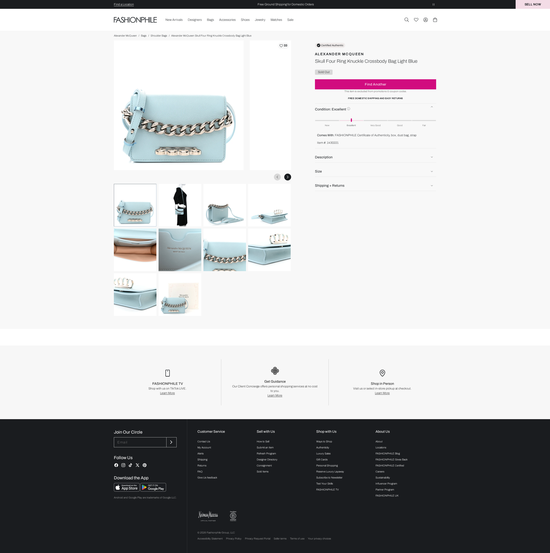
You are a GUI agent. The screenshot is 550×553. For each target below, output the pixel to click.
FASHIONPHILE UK (387, 495)
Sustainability (383, 477)
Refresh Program (266, 453)
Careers (380, 471)
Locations (381, 447)
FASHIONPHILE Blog (388, 453)
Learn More (167, 393)
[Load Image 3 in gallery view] (224, 205)
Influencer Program (386, 483)
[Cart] (435, 19)
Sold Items (263, 471)
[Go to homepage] (135, 19)
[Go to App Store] (127, 490)
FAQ (200, 471)
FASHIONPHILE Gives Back (392, 459)
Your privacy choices (319, 538)
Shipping (202, 459)
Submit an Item (265, 447)
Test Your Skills (324, 483)
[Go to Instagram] (123, 465)
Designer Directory (267, 459)
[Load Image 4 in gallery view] (269, 205)
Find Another (375, 84)
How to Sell (263, 441)
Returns (201, 465)
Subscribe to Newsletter (329, 477)
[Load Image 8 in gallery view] (269, 250)
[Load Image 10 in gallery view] (180, 294)
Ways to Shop (324, 441)
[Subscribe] (171, 442)
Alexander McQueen (125, 35)
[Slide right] (287, 177)
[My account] (425, 19)
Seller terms (280, 538)
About (379, 441)
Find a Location (124, 4)
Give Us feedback (207, 477)
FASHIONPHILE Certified (390, 465)
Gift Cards (322, 459)
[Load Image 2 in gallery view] (180, 205)
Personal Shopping (327, 465)
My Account (204, 447)
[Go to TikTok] (130, 465)
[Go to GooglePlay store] (153, 490)
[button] (406, 19)
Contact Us (203, 441)
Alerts (200, 453)
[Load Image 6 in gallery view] (180, 250)
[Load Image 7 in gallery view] (224, 250)
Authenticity (322, 447)
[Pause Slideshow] (433, 4)
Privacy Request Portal (257, 538)
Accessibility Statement (210, 538)
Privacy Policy (233, 538)
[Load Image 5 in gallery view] (135, 250)
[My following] (416, 19)
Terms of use (297, 538)
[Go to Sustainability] (233, 516)
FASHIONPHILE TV (327, 489)
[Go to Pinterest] (144, 465)
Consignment (264, 465)
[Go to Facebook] (116, 465)
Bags (144, 35)
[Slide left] (277, 177)
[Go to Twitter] (137, 465)
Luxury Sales (323, 453)
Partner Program (385, 489)
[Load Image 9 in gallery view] (135, 294)
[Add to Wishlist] (283, 46)
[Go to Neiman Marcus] (208, 516)
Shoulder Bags (159, 35)
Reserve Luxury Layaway (330, 471)
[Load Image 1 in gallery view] (135, 205)
